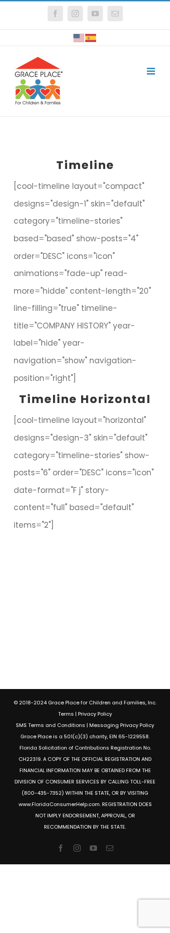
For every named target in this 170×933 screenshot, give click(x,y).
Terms (66, 713)
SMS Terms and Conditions (50, 725)
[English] (79, 37)
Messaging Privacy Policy (121, 725)
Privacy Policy (95, 713)
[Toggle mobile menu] (151, 71)
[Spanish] (91, 37)
